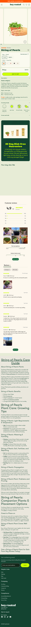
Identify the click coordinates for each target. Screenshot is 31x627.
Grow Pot (3, 63)
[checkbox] (15, 269)
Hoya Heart (15, 537)
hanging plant (12, 517)
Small (4, 57)
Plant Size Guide (23, 54)
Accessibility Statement (6, 596)
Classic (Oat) (17, 63)
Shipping (3, 574)
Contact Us (3, 588)
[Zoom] (25, 41)
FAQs (2, 572)
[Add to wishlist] (28, 50)
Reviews (3, 590)
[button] (15, 213)
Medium (11, 57)
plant (13, 401)
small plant (10, 398)
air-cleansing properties (13, 399)
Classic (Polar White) (7, 63)
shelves (5, 510)
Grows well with (5, 115)
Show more (15, 349)
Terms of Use (3, 600)
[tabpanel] (15, 310)
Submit (25, 565)
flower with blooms (11, 374)
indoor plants (24, 378)
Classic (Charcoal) (14, 63)
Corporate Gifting (5, 586)
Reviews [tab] (7, 265)
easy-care (10, 396)
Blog (2, 576)
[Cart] (29, 5)
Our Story (3, 584)
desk (22, 520)
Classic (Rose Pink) (10, 63)
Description (4, 78)
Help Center (3, 578)
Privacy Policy (4, 598)
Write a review (15, 259)
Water (9, 441)
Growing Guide (5, 103)
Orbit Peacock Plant (19, 532)
